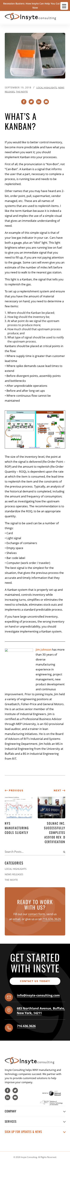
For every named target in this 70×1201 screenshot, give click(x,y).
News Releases (14, 874)
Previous (15, 790)
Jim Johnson (43, 649)
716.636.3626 (51, 919)
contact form (36, 914)
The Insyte (22, 91)
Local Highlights (46, 87)
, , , (41, 1010)
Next (58, 790)
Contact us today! (35, 981)
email (16, 919)
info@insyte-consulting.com (38, 995)
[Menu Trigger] (64, 6)
